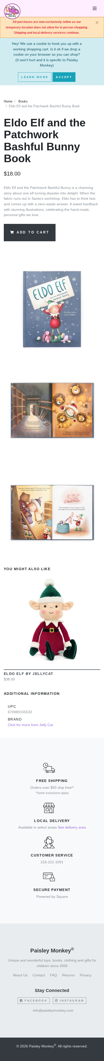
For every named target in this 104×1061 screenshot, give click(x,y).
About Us (20, 975)
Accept (64, 77)
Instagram (71, 1000)
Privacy (85, 975)
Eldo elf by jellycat (29, 674)
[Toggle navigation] (94, 8)
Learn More (34, 77)
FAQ (53, 975)
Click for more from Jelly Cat (30, 725)
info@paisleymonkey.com (53, 1010)
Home (8, 101)
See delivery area (72, 827)
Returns (68, 975)
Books (23, 101)
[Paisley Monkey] (12, 9)
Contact (39, 975)
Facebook (35, 1000)
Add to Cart (33, 232)
